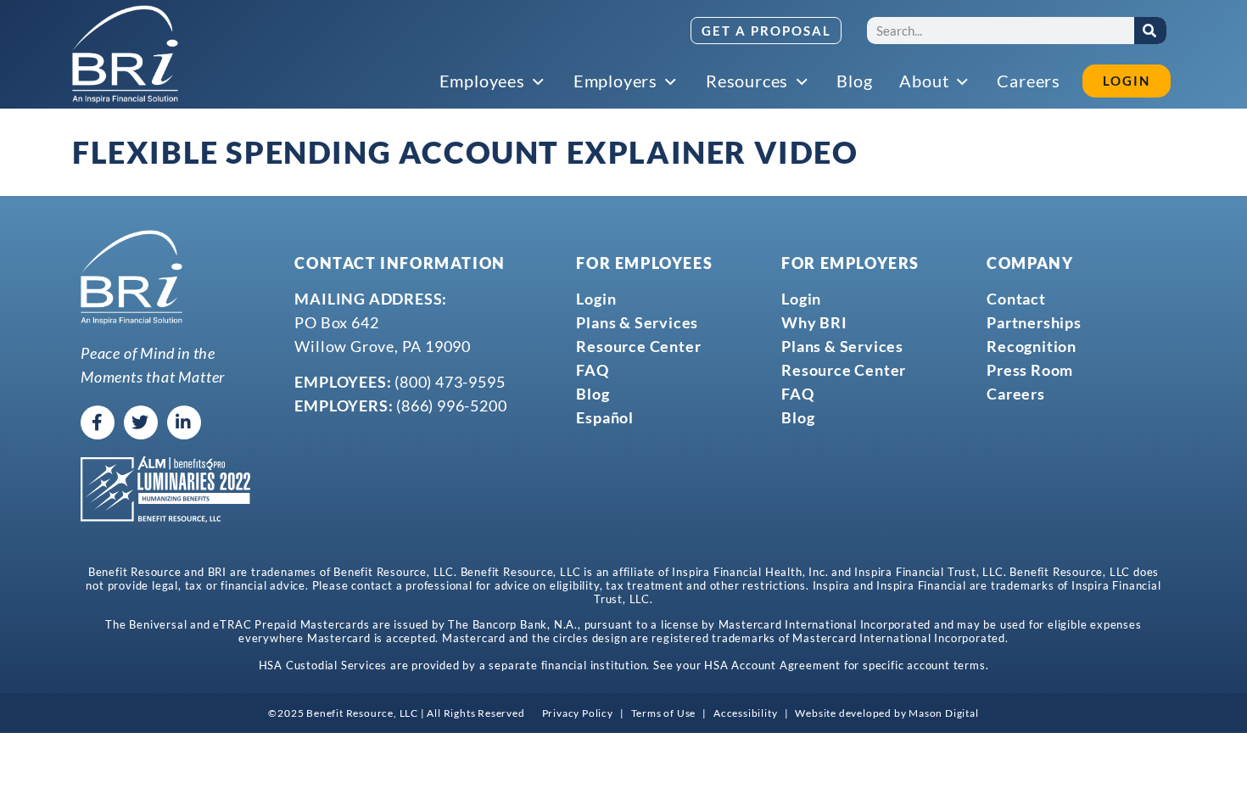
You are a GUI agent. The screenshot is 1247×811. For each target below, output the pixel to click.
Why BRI (814, 322)
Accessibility (745, 713)
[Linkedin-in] (184, 422)
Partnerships (1034, 322)
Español (605, 417)
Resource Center (638, 346)
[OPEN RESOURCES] (802, 82)
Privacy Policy (577, 713)
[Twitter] (141, 422)
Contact (1016, 298)
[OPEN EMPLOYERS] (671, 82)
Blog (592, 393)
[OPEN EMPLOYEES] (539, 82)
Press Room (1030, 370)
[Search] (1150, 30)
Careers (1016, 393)
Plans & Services (637, 322)
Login (596, 298)
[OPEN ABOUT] (962, 82)
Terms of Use (663, 713)
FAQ (592, 370)
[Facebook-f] (98, 422)
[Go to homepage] (125, 54)
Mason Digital (943, 713)
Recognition (1031, 346)
